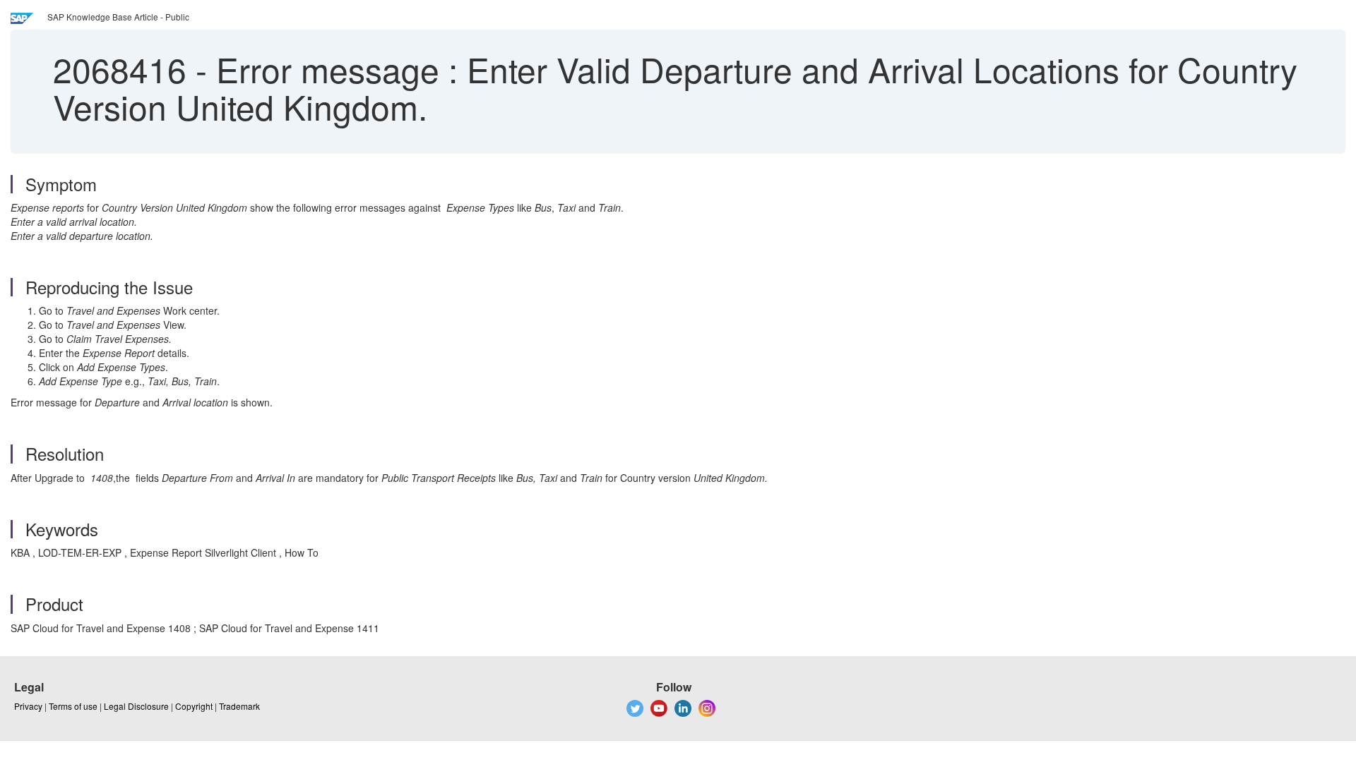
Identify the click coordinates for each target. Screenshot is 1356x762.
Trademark (239, 706)
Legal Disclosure (136, 706)
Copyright (194, 706)
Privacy (28, 706)
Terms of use (73, 706)
